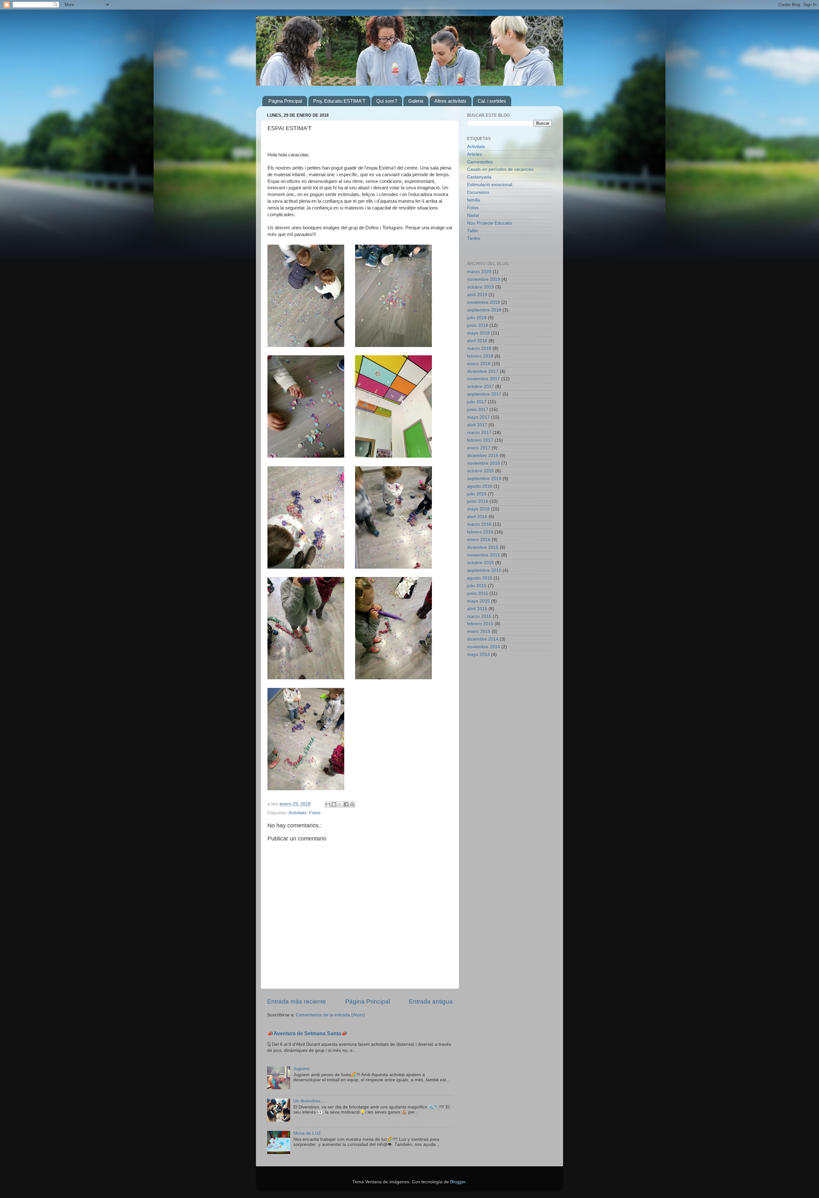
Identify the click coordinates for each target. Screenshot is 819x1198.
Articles (474, 154)
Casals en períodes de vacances (500, 169)
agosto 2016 (479, 486)
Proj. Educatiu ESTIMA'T (339, 101)
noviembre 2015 (483, 555)
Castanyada (479, 177)
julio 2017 (477, 401)
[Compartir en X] (340, 804)
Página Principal (285, 101)
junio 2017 (477, 409)
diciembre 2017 (482, 371)
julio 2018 (477, 317)
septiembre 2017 (484, 394)
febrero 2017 (480, 440)
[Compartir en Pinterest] (352, 804)
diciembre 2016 (482, 455)
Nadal (473, 215)
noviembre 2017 (483, 378)
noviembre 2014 (483, 646)
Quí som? (386, 101)
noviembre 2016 (483, 463)
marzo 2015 (479, 616)
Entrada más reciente (296, 1001)
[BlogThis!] (334, 804)
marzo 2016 (479, 524)
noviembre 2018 (483, 302)
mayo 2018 (478, 333)
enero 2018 (478, 363)
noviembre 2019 (483, 279)
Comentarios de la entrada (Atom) (330, 1015)
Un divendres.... (309, 1101)
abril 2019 (477, 294)
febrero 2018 (480, 356)
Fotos (315, 812)
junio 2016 (477, 501)
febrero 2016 (480, 532)
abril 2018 (477, 340)
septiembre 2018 (484, 310)
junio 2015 (477, 593)
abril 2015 (477, 608)
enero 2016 (478, 539)
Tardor (474, 238)
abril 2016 (477, 516)
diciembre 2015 (482, 547)
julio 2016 (477, 494)
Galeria (415, 101)
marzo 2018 (479, 348)
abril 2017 (477, 424)
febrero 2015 (480, 623)
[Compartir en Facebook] (346, 804)
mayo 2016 (478, 509)
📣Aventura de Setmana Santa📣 (307, 1033)
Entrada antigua (431, 1001)
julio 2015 (477, 585)
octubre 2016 (480, 471)
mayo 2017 (478, 417)
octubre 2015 (480, 562)
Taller (472, 230)
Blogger (457, 1181)
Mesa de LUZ (307, 1133)
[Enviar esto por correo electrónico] (328, 804)
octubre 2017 (480, 386)
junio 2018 (477, 325)
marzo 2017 (479, 432)
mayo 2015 (478, 601)
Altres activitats (450, 101)
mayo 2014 (478, 654)
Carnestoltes (480, 162)
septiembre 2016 (484, 478)
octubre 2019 (480, 287)
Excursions (478, 192)
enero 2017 (478, 447)
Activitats (297, 812)
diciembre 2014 (482, 639)
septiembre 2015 (484, 570)
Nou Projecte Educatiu (489, 223)
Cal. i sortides (492, 101)
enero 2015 (478, 631)
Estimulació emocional (489, 184)
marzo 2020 (479, 271)
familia (473, 200)
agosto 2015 (479, 578)
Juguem (301, 1068)
